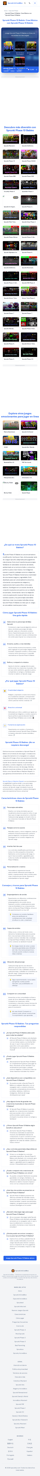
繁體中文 (10, 1444)
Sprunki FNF (20, 1404)
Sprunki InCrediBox (20, 1295)
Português (10, 1455)
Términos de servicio (20, 1373)
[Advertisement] (20, 98)
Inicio (6, 11)
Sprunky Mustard (20, 1424)
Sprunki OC (20, 1412)
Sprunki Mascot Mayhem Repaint (13, 781)
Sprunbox (20, 1349)
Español (29, 1451)
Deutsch (10, 1447)
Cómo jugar (20, 1318)
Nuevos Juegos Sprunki (20, 1310)
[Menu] (35, 3)
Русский (10, 1459)
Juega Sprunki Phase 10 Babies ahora (20, 1258)
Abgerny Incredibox (20, 1389)
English (10, 1440)
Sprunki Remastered (20, 1393)
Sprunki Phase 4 (20, 1330)
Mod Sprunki (20, 1334)
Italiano (29, 1455)
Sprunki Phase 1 (20, 1408)
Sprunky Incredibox (20, 1353)
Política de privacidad (20, 1369)
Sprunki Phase (13, 11)
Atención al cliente (20, 1365)
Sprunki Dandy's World (20, 1396)
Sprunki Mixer (20, 1428)
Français (30, 1447)
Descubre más (20, 1377)
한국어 (10, 1451)
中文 (29, 1440)
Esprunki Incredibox (20, 1299)
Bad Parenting (20, 1345)
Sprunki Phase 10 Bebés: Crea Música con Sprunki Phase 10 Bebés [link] (18, 14)
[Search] (25, 3)
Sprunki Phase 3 (20, 1342)
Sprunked (20, 1303)
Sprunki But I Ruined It (20, 1420)
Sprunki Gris (20, 1385)
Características (20, 1314)
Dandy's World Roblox (20, 1416)
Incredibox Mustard (20, 1400)
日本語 (29, 1444)
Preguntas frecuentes (20, 1322)
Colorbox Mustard (20, 1381)
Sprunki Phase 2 (20, 1338)
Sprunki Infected (20, 1306)
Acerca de (20, 1326)
